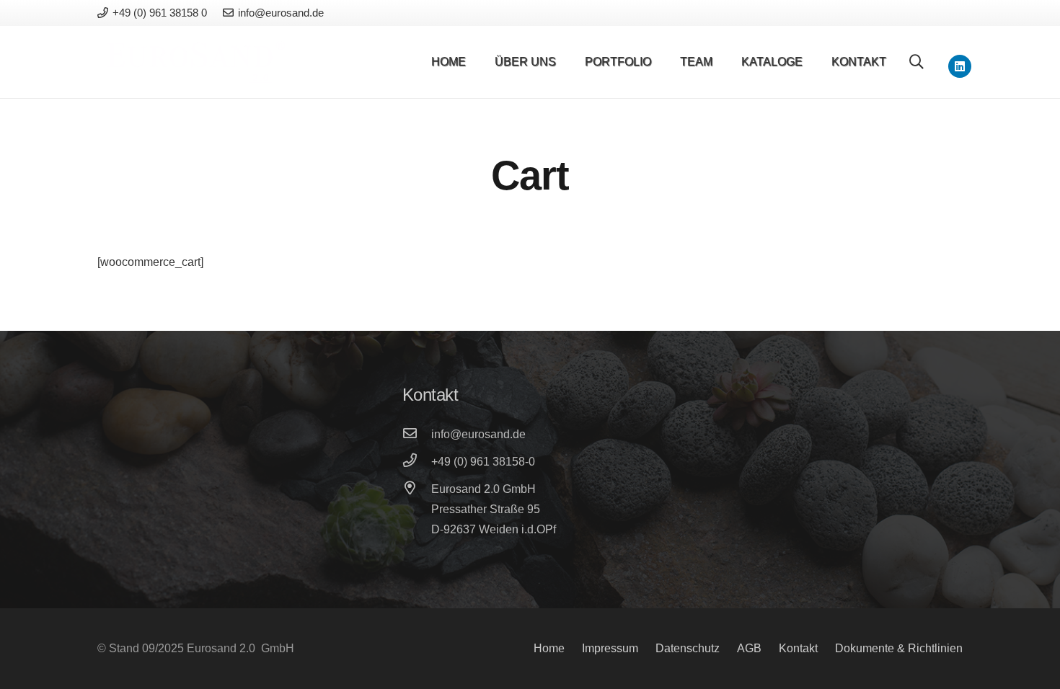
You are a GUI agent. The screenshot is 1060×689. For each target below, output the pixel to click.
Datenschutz (687, 648)
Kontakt (798, 648)
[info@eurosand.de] (416, 434)
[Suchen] (916, 62)
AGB (749, 648)
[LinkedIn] (959, 66)
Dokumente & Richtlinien (899, 648)
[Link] (195, 62)
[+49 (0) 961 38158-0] (416, 462)
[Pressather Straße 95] (416, 509)
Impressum (610, 648)
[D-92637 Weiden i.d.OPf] (416, 530)
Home (549, 648)
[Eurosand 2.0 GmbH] (416, 489)
